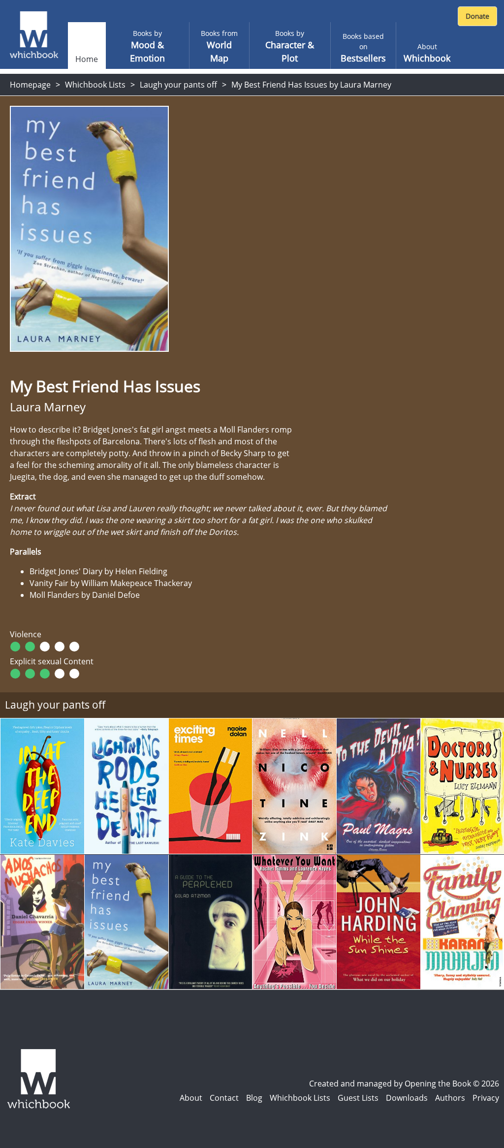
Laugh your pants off (178, 84)
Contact (224, 1097)
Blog (254, 1097)
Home (86, 59)
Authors (450, 1097)
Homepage (30, 84)
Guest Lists (358, 1097)
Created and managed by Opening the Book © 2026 (404, 1083)
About (191, 1097)
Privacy (485, 1097)
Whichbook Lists (95, 84)
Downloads (407, 1097)
